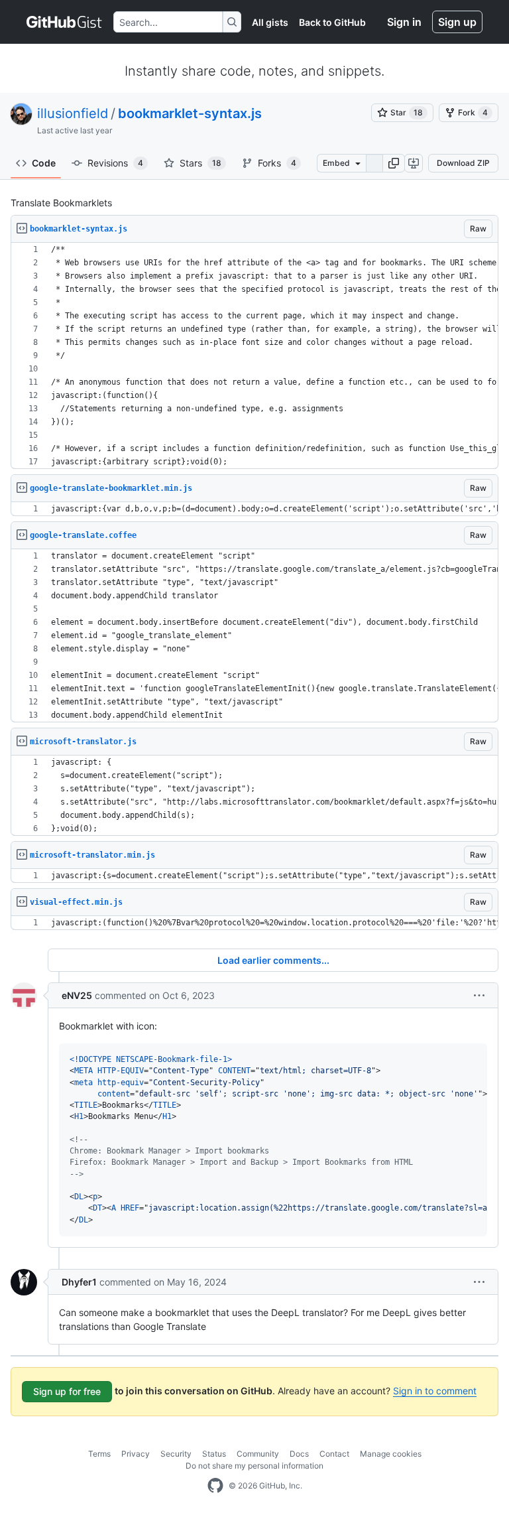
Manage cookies (391, 1454)
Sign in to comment (435, 1390)
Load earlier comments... (273, 960)
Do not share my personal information (254, 1466)
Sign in (404, 22)
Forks (277, 162)
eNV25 (77, 995)
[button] (393, 163)
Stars (200, 162)
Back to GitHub (332, 22)
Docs (299, 1454)
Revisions (115, 162)
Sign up (457, 22)
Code (44, 162)
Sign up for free (67, 1391)
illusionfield (72, 113)
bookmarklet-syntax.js (190, 113)
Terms (99, 1454)
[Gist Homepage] (65, 22)
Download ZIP (463, 163)
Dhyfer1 (79, 1282)
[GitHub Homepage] (215, 1485)
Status (214, 1454)
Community (258, 1454)
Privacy (135, 1454)
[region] (254, 356)
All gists (270, 22)
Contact (334, 1454)
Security (176, 1454)
